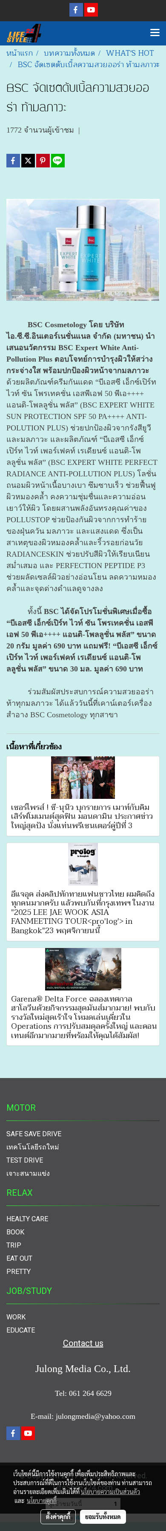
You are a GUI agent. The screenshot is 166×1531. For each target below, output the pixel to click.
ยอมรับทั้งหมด (103, 1516)
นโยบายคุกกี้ (42, 1500)
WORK (16, 1317)
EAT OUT (19, 1258)
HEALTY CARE (27, 1219)
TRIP (13, 1245)
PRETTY (18, 1272)
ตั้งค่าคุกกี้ (58, 1516)
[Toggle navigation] (155, 33)
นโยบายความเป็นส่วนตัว (110, 1491)
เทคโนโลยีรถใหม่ (32, 1147)
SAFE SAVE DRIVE (33, 1134)
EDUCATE (20, 1330)
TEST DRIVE (24, 1160)
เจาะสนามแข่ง (28, 1173)
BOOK (15, 1232)
